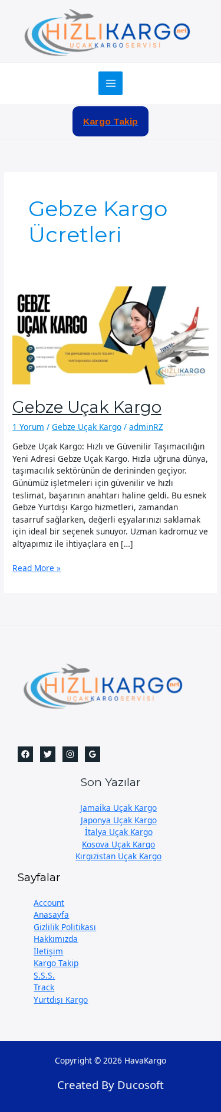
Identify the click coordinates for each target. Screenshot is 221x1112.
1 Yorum (28, 426)
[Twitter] (47, 754)
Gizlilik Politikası (65, 926)
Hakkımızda (56, 938)
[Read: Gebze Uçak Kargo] (110, 334)
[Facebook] (25, 754)
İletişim (48, 951)
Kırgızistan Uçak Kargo (118, 856)
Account (49, 902)
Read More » (36, 568)
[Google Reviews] (92, 754)
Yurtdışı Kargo (61, 999)
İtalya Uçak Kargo (119, 831)
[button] (110, 121)
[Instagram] (70, 754)
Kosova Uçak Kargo (118, 844)
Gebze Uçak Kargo (86, 407)
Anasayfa (51, 914)
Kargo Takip (56, 962)
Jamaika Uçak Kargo (118, 807)
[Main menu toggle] (110, 83)
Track (44, 987)
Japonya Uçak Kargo (119, 820)
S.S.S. (44, 975)
